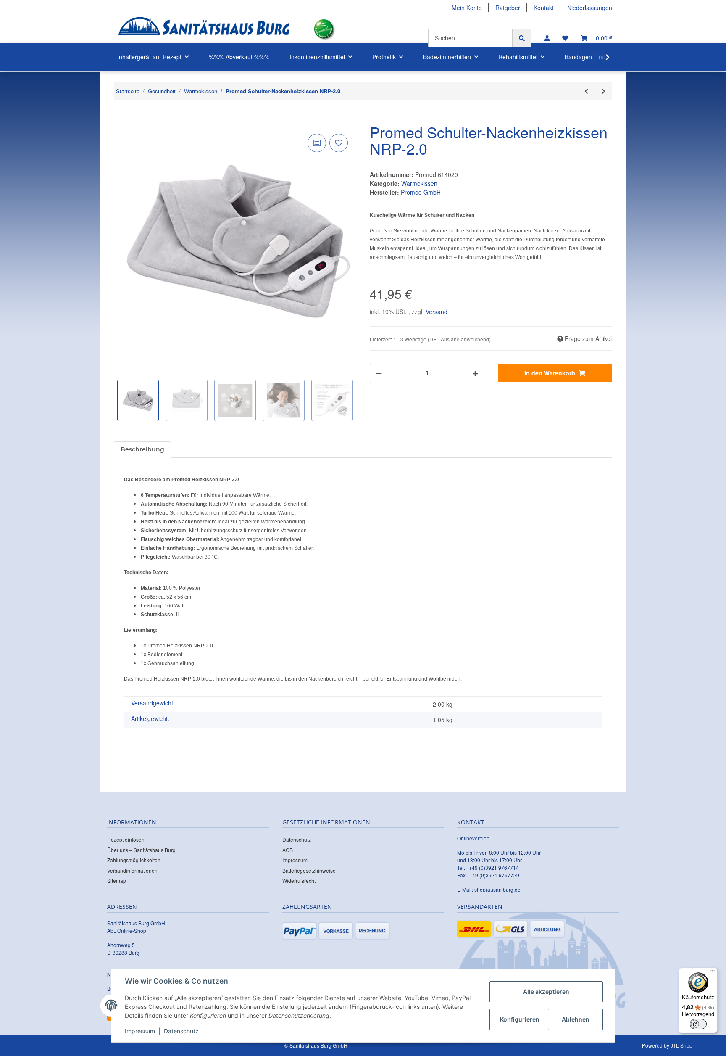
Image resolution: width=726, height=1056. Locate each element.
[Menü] (713, 973)
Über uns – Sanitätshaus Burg (141, 849)
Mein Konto (467, 7)
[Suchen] (521, 38)
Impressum (295, 859)
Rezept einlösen (126, 839)
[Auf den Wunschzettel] (338, 143)
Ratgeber (507, 7)
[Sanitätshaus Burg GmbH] (203, 29)
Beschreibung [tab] (142, 449)
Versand (436, 311)
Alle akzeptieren (546, 991)
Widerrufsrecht (299, 880)
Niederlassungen (589, 7)
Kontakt (544, 7)
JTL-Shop (681, 1045)
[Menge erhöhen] (475, 373)
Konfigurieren (519, 1019)
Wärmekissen (419, 183)
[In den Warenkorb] (120, 119)
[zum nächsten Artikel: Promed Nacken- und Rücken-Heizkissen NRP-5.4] (603, 91)
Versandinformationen (132, 870)
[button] (547, 38)
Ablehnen (575, 1019)
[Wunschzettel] (565, 38)
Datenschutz (296, 839)
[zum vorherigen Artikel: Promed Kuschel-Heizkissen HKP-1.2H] (586, 91)
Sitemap (116, 880)
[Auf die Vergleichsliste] (317, 143)
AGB (287, 849)
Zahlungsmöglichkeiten (133, 859)
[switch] (698, 1024)
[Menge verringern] (379, 373)
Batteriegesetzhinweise (309, 870)
